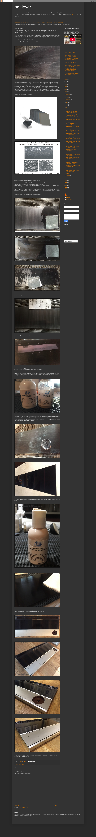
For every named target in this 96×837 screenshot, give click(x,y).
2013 (66, 185)
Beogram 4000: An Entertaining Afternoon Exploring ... (72, 163)
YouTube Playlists (68, 53)
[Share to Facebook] (32, 761)
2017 (66, 179)
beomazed (68, 195)
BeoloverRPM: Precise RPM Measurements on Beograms (70, 69)
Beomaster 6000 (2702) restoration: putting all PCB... (73, 166)
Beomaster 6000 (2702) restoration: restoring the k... (73, 139)
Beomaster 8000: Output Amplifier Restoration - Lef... (72, 160)
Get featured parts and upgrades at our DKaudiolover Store (72, 51)
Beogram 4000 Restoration (70, 61)
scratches (16, 764)
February (68, 175)
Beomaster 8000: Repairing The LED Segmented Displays (73, 115)
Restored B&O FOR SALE (70, 52)
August (67, 100)
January (68, 176)
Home (37, 805)
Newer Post (17, 805)
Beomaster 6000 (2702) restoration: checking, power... (73, 158)
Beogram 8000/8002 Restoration (71, 62)
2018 (66, 92)
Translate (73, 243)
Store (56, 14)
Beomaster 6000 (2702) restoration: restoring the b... (73, 145)
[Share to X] (31, 761)
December (68, 94)
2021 (66, 87)
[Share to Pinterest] (34, 761)
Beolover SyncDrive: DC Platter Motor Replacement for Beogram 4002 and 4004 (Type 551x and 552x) (38, 22)
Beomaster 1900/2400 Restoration (71, 58)
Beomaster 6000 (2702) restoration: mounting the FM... (73, 155)
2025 (66, 81)
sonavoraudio (69, 199)
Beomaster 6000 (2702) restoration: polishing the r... (73, 129)
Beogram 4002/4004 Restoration (71, 63)
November (68, 95)
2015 (66, 182)
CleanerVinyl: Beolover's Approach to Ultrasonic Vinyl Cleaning (72, 74)
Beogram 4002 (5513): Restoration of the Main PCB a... (73, 124)
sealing (20, 764)
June (67, 104)
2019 (66, 91)
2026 (66, 79)
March (67, 173)
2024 (66, 82)
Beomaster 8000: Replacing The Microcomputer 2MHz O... (72, 117)
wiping (23, 764)
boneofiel (68, 197)
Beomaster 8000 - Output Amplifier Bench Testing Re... (72, 152)
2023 (66, 84)
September (68, 99)
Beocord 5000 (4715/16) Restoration (72, 72)
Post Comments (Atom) (24, 807)
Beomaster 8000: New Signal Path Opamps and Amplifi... (72, 137)
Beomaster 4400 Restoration (70, 59)
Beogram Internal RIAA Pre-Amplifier (72, 66)
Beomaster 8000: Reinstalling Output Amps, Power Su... (73, 142)
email (73, 14)
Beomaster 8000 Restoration (70, 55)
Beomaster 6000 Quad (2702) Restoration (73, 56)
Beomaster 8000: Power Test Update (73, 119)
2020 (66, 89)
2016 (66, 180)
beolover (22, 6)
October (67, 97)
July (67, 102)
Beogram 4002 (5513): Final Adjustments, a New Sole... (71, 112)
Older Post (57, 805)
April (67, 107)
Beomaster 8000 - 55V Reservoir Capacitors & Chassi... (72, 147)
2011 (66, 188)
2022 (66, 86)
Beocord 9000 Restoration (70, 70)
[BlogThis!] (30, 761)
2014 (66, 183)
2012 (66, 187)
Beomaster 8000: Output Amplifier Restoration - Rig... (72, 171)
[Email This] (28, 761)
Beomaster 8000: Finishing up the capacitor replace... (72, 134)
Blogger (50, 820)
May (67, 105)
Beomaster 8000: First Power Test (72, 126)
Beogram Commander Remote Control (72, 65)
